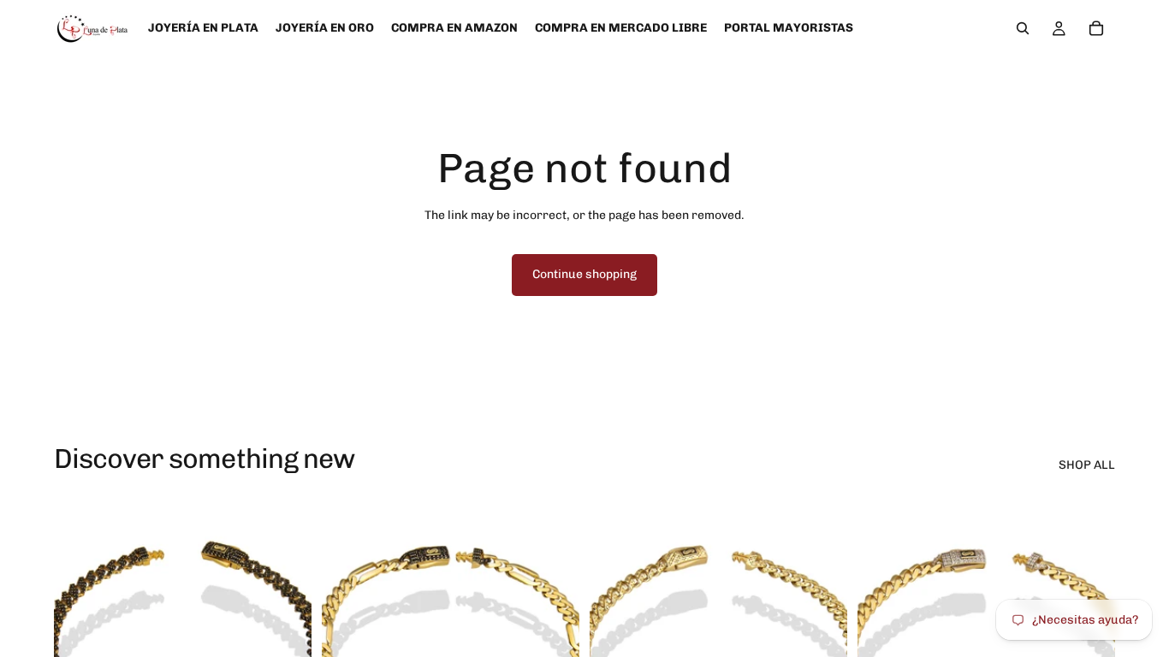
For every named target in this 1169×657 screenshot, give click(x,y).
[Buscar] (1022, 28)
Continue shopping (584, 274)
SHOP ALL (1087, 465)
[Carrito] (1096, 28)
